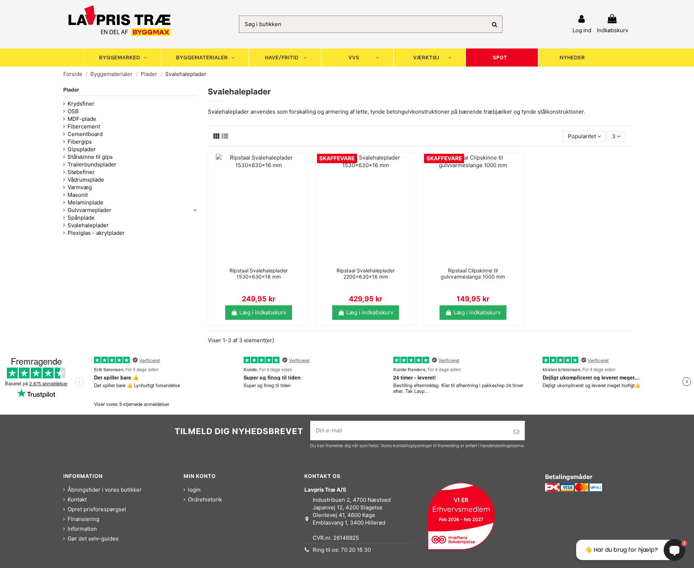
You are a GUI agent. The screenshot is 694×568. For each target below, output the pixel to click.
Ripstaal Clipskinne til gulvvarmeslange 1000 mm (473, 273)
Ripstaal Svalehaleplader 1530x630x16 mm (259, 273)
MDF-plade (82, 118)
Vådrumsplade (86, 179)
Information (82, 528)
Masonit (78, 194)
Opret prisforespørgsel (97, 509)
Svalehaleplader (88, 225)
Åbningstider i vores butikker (105, 489)
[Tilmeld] (516, 432)
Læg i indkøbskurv (262, 312)
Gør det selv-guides (93, 538)
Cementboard (85, 134)
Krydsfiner (81, 103)
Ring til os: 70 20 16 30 (342, 549)
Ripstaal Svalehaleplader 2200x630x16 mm (366, 273)
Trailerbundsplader (92, 164)
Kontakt (77, 499)
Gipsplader (82, 149)
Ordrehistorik (205, 499)
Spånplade (81, 217)
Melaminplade (85, 202)
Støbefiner (81, 172)
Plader (71, 89)
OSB (73, 111)
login (194, 489)
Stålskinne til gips (90, 156)
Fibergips (80, 141)
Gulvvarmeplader (89, 210)
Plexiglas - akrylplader (96, 232)
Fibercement (84, 126)
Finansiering (83, 519)
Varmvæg (80, 187)
